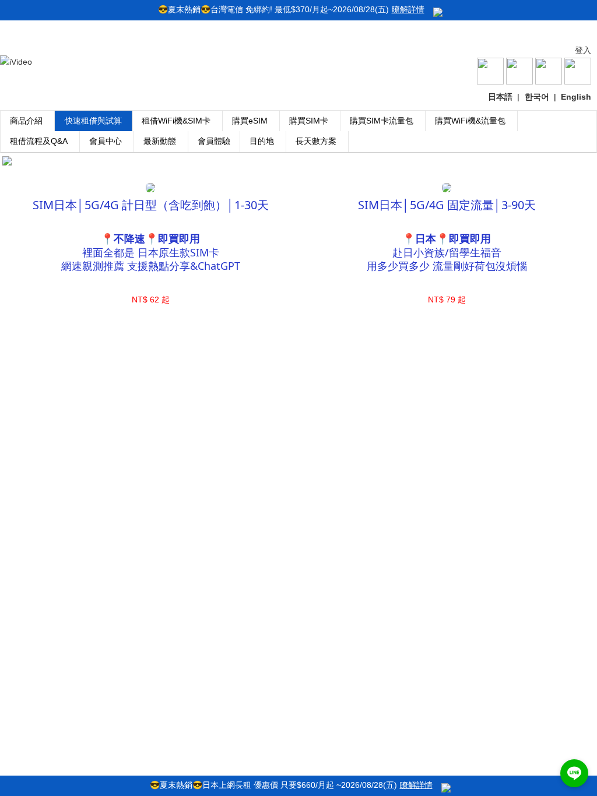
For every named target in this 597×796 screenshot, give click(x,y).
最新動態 (159, 141)
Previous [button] (22, 160)
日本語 (500, 96)
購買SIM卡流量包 (381, 120)
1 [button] (281, 174)
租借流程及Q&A (39, 141)
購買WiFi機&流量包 (470, 120)
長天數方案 (316, 141)
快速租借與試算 (93, 120)
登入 (583, 50)
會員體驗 (214, 141)
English (576, 96)
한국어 (537, 96)
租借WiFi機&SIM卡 (176, 120)
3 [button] (316, 174)
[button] (574, 773)
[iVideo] (16, 61)
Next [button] (574, 160)
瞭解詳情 (408, 9)
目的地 (262, 141)
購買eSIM (250, 120)
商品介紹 (26, 120)
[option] (298, 160)
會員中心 (105, 141)
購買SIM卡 (308, 120)
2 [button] (298, 174)
